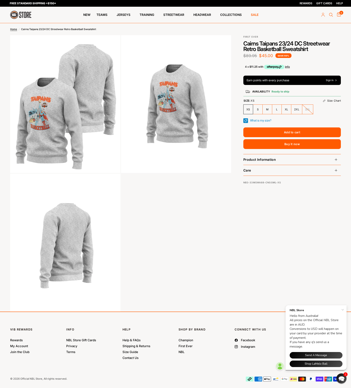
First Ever (186, 346)
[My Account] (323, 15)
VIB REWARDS (21, 329)
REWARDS (306, 3)
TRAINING (147, 15)
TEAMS (101, 15)
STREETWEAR (173, 15)
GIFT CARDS (324, 3)
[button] (341, 378)
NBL (181, 352)
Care (247, 170)
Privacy (71, 346)
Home (13, 29)
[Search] (331, 15)
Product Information (259, 160)
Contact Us (130, 358)
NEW (86, 15)
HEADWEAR (202, 15)
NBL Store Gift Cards (81, 340)
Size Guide (130, 352)
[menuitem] (86, 15)
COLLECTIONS (231, 15)
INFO (70, 329)
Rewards (16, 340)
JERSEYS (123, 15)
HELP (339, 3)
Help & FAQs (131, 340)
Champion (186, 340)
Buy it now (292, 144)
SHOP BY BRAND (192, 329)
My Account (19, 346)
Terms (70, 352)
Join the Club (19, 352)
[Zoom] (112, 44)
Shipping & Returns (136, 346)
